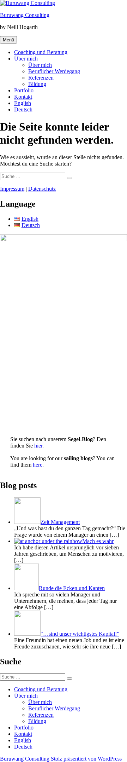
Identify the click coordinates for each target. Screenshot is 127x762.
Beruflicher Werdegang (54, 71)
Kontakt (23, 97)
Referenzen (41, 78)
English (22, 103)
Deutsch (23, 109)
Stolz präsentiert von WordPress (86, 759)
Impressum (12, 189)
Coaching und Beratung (40, 52)
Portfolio (24, 90)
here (37, 465)
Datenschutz (42, 189)
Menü (8, 39)
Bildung (37, 84)
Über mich (26, 59)
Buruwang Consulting (24, 15)
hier (38, 446)
